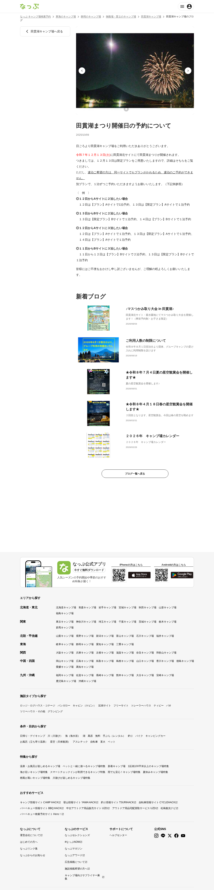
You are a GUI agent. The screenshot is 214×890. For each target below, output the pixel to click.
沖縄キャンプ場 (87, 681)
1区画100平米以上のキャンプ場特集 (148, 766)
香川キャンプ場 (165, 661)
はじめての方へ (29, 841)
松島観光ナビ (168, 808)
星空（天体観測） (60, 741)
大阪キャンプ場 (65, 652)
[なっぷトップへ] (29, 6)
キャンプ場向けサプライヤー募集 (82, 877)
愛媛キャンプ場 (65, 666)
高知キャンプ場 (85, 666)
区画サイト (104, 705)
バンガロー (64, 705)
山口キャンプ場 (145, 661)
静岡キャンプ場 (85, 644)
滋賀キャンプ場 (125, 652)
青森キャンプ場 (87, 607)
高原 (90, 735)
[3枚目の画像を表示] (137, 108)
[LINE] (163, 836)
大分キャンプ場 (145, 675)
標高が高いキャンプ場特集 (35, 777)
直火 (102, 741)
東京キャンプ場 (65, 621)
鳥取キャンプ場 (105, 661)
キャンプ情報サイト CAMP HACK (39, 802)
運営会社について (30, 835)
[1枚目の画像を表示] (126, 108)
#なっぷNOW (72, 841)
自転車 (94, 741)
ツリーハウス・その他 (32, 711)
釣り (130, 735)
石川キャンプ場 (145, 635)
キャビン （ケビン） (84, 705)
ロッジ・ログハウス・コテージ (37, 705)
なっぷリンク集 (29, 848)
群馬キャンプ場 (65, 627)
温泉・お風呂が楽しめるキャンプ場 (40, 766)
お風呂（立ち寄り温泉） (34, 741)
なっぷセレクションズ (77, 835)
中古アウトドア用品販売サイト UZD (86, 808)
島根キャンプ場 (125, 661)
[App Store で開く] (139, 575)
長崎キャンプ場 (105, 675)
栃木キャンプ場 (167, 621)
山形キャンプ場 (167, 607)
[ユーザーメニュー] (186, 6)
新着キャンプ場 (116, 766)
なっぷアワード (73, 855)
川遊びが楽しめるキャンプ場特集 (71, 777)
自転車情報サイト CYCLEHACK (157, 802)
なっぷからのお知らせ (32, 855)
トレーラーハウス (141, 705)
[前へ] (82, 70)
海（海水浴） (72, 735)
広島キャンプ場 (85, 661)
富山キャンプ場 (125, 635)
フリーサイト (121, 705)
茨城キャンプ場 (147, 621)
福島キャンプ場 (65, 613)
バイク (139, 735)
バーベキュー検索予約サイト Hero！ (40, 814)
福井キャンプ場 (165, 635)
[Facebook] (176, 836)
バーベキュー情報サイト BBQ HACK (40, 808)
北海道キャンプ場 (66, 607)
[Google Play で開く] (182, 575)
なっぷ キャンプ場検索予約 (35, 16)
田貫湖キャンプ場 (151, 16)
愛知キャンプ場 (105, 644)
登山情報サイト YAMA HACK (79, 802)
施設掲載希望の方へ (76, 868)
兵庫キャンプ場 (85, 652)
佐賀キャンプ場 (85, 675)
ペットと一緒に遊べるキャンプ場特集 (84, 766)
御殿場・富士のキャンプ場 (121, 16)
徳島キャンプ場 (185, 661)
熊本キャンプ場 (125, 675)
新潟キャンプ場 (105, 635)
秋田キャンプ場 (147, 607)
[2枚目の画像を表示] (132, 108)
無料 (97, 735)
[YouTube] (183, 836)
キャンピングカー (155, 735)
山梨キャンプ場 (65, 635)
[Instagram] (156, 836)
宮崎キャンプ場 (165, 675)
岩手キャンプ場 (107, 607)
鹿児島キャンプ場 (66, 681)
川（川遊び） (55, 735)
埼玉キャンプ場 (107, 621)
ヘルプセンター (118, 835)
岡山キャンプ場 (65, 661)
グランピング (55, 711)
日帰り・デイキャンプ (32, 735)
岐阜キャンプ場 (65, 644)
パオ (168, 705)
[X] (170, 836)
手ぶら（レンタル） (114, 735)
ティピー (159, 705)
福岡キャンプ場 (65, 675)
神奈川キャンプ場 (86, 621)
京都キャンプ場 (105, 652)
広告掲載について (75, 862)
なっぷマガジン (73, 848)
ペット (111, 741)
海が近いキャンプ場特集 (34, 772)
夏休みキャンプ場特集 (155, 772)
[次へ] (188, 70)
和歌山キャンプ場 (166, 652)
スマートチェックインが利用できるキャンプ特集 (77, 772)
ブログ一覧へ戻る (135, 473)
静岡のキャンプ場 (91, 16)
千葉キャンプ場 (127, 621)
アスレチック (80, 741)
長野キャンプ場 (85, 635)
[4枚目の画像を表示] (143, 108)
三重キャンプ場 (125, 644)
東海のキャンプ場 (66, 16)
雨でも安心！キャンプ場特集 (124, 772)
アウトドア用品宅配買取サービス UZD (134, 808)
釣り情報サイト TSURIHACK (117, 802)
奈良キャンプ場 (145, 652)
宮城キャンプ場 (127, 607)
